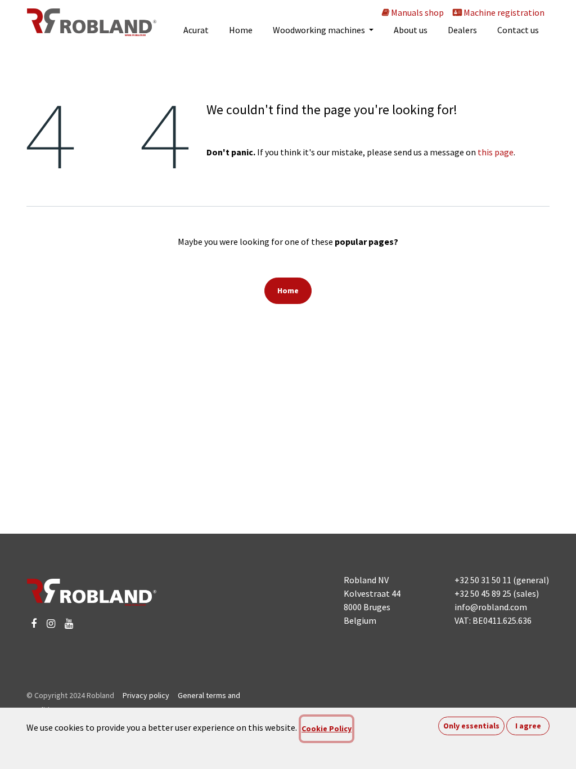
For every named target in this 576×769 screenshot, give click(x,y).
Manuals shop (416, 12)
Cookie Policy (327, 728)
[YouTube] (68, 623)
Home (288, 290)
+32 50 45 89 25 (482, 593)
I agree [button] (528, 726)
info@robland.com (490, 606)
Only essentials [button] (471, 726)
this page (496, 152)
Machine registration (503, 12)
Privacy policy (146, 695)
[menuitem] (196, 30)
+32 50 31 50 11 (482, 579)
